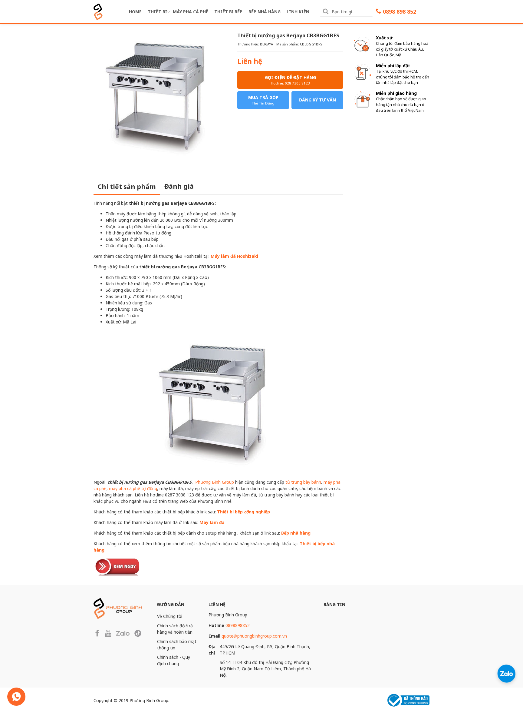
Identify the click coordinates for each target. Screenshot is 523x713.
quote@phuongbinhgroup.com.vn (254, 636)
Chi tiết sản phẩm (127, 186)
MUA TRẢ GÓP (263, 100)
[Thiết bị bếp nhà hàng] (118, 566)
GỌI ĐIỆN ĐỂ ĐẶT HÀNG (290, 80)
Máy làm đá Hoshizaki (234, 256)
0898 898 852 (399, 11)
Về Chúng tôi (169, 616)
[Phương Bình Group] (98, 11)
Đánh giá (179, 186)
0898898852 (237, 625)
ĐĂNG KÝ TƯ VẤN (317, 100)
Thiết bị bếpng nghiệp (243, 512)
